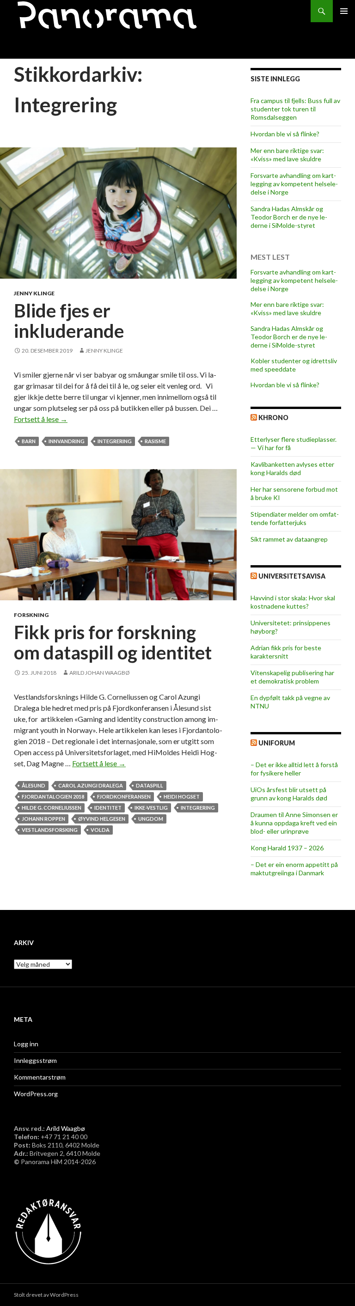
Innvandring (67, 441)
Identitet (108, 808)
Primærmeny (344, 11)
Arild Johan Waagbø (99, 672)
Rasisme (155, 441)
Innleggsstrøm (35, 1060)
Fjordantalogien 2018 (53, 796)
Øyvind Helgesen (101, 819)
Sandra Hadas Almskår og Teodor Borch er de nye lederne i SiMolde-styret (289, 217)
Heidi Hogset (182, 796)
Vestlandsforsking (50, 830)
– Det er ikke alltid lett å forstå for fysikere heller (294, 769)
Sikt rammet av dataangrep (289, 539)
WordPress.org (36, 1094)
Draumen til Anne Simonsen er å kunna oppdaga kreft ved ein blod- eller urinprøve (294, 823)
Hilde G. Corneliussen (51, 808)
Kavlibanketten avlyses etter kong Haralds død (292, 468)
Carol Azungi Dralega (90, 785)
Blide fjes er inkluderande (69, 320)
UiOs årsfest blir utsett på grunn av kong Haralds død (289, 794)
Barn (29, 441)
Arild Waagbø (65, 1128)
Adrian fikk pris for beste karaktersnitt (286, 652)
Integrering (115, 441)
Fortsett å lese (40, 419)
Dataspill (149, 785)
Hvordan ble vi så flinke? (285, 134)
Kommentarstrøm (40, 1077)
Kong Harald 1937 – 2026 (287, 848)
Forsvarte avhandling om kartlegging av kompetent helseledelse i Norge (294, 183)
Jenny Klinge (34, 293)
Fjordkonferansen (124, 796)
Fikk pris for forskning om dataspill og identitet (113, 642)
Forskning (31, 614)
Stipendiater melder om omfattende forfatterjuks (295, 518)
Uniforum (276, 743)
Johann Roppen (43, 819)
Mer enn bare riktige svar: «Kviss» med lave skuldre (287, 154)
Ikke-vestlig (151, 808)
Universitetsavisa (291, 576)
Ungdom (150, 819)
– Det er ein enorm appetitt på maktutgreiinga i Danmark (294, 868)
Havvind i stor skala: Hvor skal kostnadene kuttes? (293, 602)
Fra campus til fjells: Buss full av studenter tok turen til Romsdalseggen (295, 109)
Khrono (273, 417)
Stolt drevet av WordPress (46, 1294)
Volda (100, 830)
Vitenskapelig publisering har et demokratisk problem (292, 677)
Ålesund (33, 785)
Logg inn (26, 1044)
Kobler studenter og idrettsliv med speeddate (294, 365)
